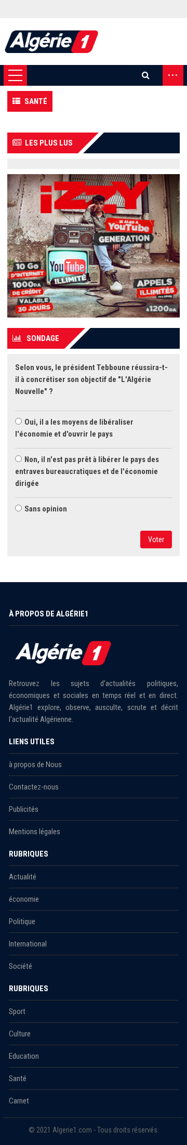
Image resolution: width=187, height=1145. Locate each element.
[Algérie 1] (52, 41)
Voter (156, 539)
